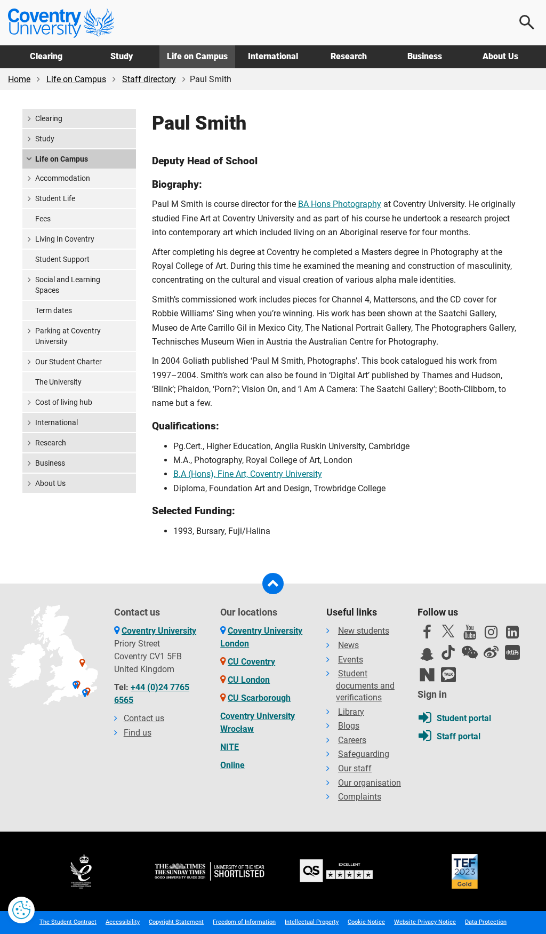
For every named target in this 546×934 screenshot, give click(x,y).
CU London (249, 680)
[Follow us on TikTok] (448, 652)
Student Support (62, 259)
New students (363, 631)
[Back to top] (273, 583)
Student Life (55, 198)
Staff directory (149, 79)
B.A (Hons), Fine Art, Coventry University (247, 474)
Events (350, 659)
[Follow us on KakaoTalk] (448, 674)
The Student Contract (68, 922)
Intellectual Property (312, 922)
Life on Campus (197, 56)
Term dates (53, 310)
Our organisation (369, 783)
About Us (500, 56)
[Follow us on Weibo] (491, 652)
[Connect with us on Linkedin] (512, 635)
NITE (229, 747)
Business (424, 56)
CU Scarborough (259, 698)
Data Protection (486, 922)
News (348, 645)
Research (349, 56)
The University (58, 382)
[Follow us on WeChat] (469, 652)
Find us (137, 733)
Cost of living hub (63, 402)
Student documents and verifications (365, 685)
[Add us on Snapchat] (427, 657)
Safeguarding (363, 754)
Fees (43, 218)
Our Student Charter (68, 361)
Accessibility (123, 922)
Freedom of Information (244, 922)
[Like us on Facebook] (427, 635)
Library (351, 712)
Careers (352, 740)
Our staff (355, 768)
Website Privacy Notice (425, 922)
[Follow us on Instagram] (491, 635)
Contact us (144, 718)
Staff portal (458, 736)
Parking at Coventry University (68, 336)
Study (121, 56)
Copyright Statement (176, 922)
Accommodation (62, 178)
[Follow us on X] (448, 631)
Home (19, 79)
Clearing (46, 56)
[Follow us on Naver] (427, 674)
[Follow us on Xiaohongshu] (512, 652)
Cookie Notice (366, 922)
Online (232, 765)
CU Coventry (251, 662)
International (273, 56)
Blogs (348, 726)
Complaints (359, 797)
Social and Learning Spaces (67, 284)
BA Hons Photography (339, 204)
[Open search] (527, 22)
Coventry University (159, 631)
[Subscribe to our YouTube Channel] (469, 635)
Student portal (464, 718)
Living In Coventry (64, 239)
